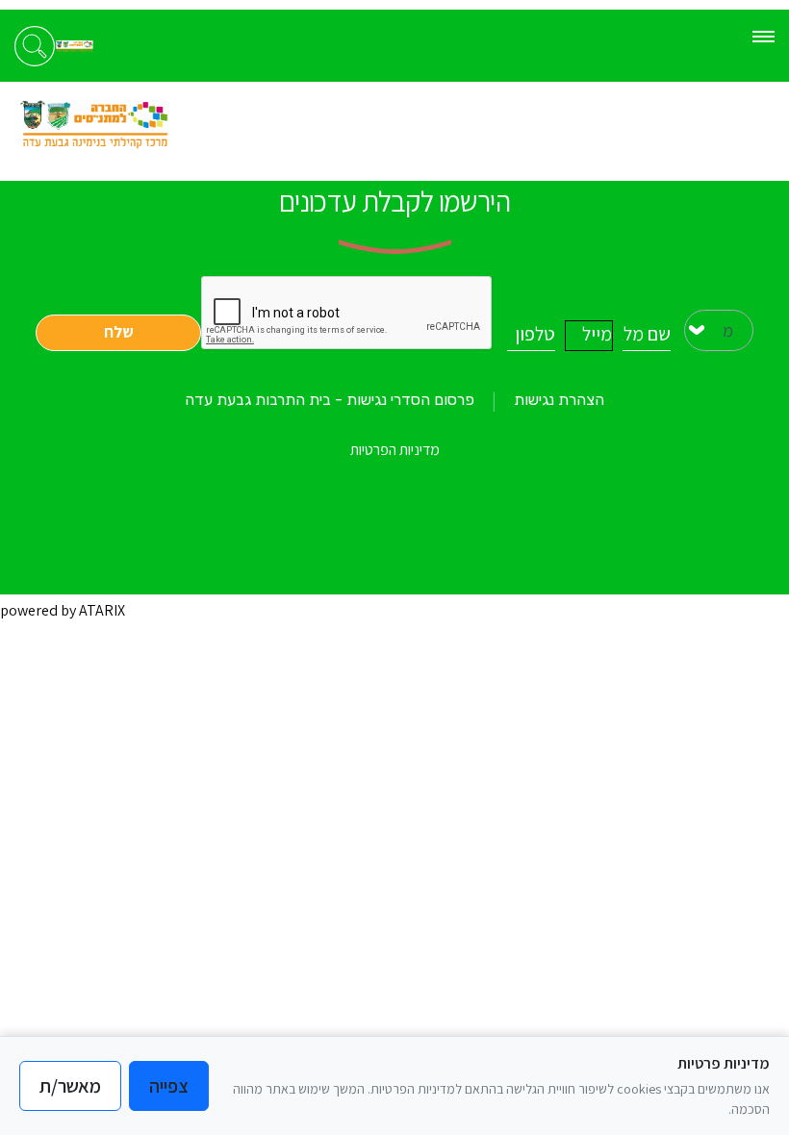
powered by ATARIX (62, 610)
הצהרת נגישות (559, 400)
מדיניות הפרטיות (395, 450)
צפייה (169, 1085)
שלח (119, 331)
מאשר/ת (70, 1085)
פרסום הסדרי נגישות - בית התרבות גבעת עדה (329, 400)
